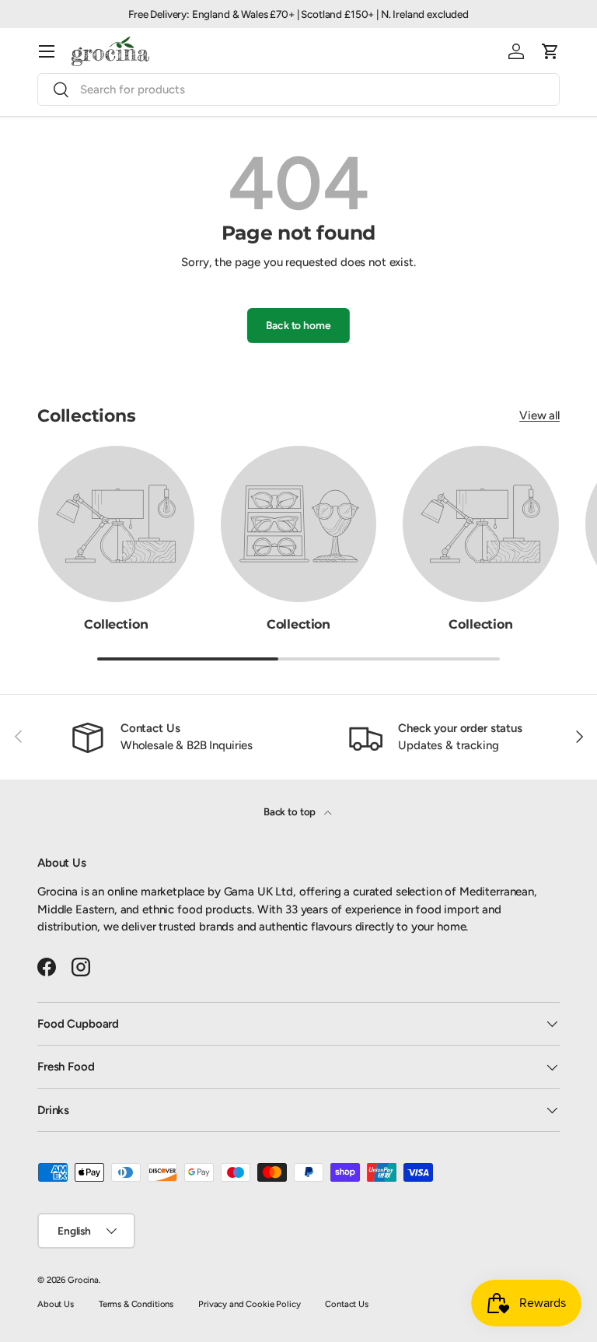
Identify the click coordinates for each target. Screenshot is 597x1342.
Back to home (298, 325)
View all (539, 415)
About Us (55, 1303)
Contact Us (346, 1303)
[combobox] (298, 89)
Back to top (291, 811)
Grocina (83, 1279)
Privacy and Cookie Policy (249, 1303)
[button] (550, 51)
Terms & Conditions (136, 1303)
